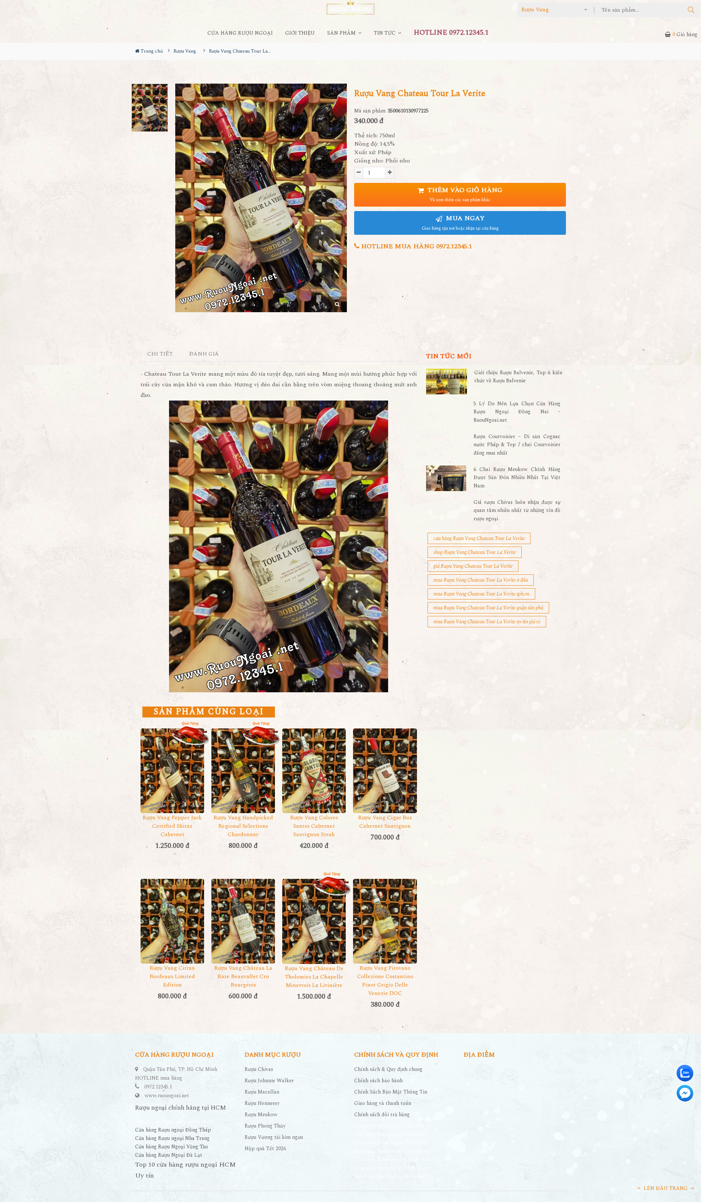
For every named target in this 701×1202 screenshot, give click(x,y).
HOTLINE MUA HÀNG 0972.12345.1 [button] (415, 246)
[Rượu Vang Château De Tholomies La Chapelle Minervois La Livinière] (314, 921)
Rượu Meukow (261, 1114)
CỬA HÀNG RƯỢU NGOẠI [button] (240, 33)
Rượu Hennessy (262, 1103)
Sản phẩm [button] (342, 33)
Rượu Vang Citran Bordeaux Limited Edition (172, 976)
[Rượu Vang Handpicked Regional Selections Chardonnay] (243, 770)
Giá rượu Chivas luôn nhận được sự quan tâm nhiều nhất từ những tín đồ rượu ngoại (517, 510)
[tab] (160, 354)
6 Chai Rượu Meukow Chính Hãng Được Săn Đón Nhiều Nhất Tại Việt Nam (517, 478)
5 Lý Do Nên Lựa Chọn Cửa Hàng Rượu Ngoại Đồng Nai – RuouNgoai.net (517, 412)
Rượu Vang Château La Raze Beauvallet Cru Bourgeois (243, 976)
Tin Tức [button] (385, 33)
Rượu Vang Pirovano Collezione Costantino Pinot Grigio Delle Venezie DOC (385, 981)
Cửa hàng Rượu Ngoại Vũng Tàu (171, 1147)
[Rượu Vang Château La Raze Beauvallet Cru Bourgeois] (243, 921)
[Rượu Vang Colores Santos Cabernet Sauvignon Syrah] (314, 770)
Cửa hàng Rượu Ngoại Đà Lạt (168, 1155)
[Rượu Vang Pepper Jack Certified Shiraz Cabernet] (172, 770)
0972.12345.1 (158, 1087)
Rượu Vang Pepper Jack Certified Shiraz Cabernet (172, 826)
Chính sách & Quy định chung (388, 1069)
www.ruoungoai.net (167, 1095)
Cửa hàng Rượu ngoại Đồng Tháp (173, 1130)
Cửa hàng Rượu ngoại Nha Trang (172, 1138)
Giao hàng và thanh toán (382, 1103)
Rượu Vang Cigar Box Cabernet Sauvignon (385, 822)
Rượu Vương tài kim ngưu (274, 1137)
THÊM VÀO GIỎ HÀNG (464, 194)
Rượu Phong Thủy (265, 1126)
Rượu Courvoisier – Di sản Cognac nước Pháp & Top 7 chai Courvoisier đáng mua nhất (517, 445)
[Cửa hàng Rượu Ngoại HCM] (350, 7)
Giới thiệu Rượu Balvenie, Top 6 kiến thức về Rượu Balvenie (518, 376)
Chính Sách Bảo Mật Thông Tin (390, 1092)
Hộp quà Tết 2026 (265, 1148)
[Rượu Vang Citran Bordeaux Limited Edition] (172, 921)
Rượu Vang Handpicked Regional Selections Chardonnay (243, 826)
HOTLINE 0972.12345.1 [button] (451, 32)
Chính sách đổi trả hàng (382, 1114)
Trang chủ (151, 51)
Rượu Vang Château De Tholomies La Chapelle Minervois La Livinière (314, 976)
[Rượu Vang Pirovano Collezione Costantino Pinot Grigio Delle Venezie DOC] (385, 921)
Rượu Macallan (262, 1092)
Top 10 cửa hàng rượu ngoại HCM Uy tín (185, 1170)
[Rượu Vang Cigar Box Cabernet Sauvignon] (385, 770)
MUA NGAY (460, 222)
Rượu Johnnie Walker (269, 1080)
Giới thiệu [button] (300, 33)
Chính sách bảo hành (378, 1080)
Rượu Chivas (259, 1069)
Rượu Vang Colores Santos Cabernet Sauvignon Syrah (314, 826)
